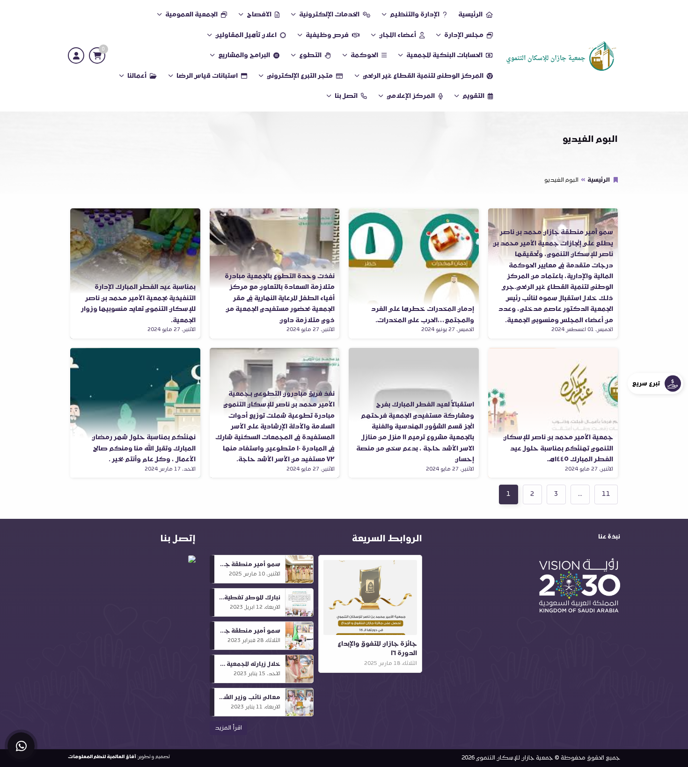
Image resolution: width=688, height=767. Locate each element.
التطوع (310, 55)
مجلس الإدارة (463, 35)
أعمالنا (136, 76)
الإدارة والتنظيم (414, 15)
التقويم (473, 96)
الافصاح (259, 15)
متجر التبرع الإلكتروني (300, 76)
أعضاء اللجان (397, 35)
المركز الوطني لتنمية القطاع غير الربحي (423, 76)
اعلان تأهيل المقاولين (246, 35)
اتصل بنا (346, 96)
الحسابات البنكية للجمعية (444, 55)
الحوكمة (364, 55)
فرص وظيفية (327, 35)
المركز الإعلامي (411, 96)
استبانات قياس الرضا (207, 76)
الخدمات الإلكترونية (329, 15)
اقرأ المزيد (228, 728)
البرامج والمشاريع (244, 55)
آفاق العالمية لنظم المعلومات (102, 757)
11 (606, 494)
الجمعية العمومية (191, 15)
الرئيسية (470, 15)
